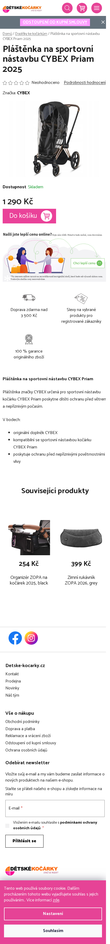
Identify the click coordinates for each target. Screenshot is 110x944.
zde (56, 900)
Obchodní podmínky (22, 722)
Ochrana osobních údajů (26, 750)
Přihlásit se (24, 841)
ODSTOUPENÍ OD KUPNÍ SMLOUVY (55, 22)
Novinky (12, 688)
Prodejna (13, 681)
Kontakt (12, 674)
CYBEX (23, 93)
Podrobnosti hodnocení (85, 83)
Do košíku (23, 216)
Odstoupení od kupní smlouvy (30, 743)
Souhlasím (53, 930)
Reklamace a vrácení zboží (28, 736)
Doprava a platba (20, 729)
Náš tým (12, 695)
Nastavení (53, 913)
